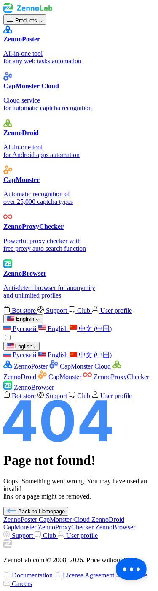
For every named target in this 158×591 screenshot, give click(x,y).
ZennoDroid (107, 519)
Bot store (23, 310)
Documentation (32, 575)
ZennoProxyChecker (120, 376)
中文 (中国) (94, 328)
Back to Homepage (40, 511)
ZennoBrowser (33, 387)
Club (83, 310)
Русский (24, 328)
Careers (21, 583)
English (58, 328)
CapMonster (65, 376)
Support (56, 310)
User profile (115, 310)
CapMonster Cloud (85, 366)
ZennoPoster (30, 366)
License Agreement (88, 575)
